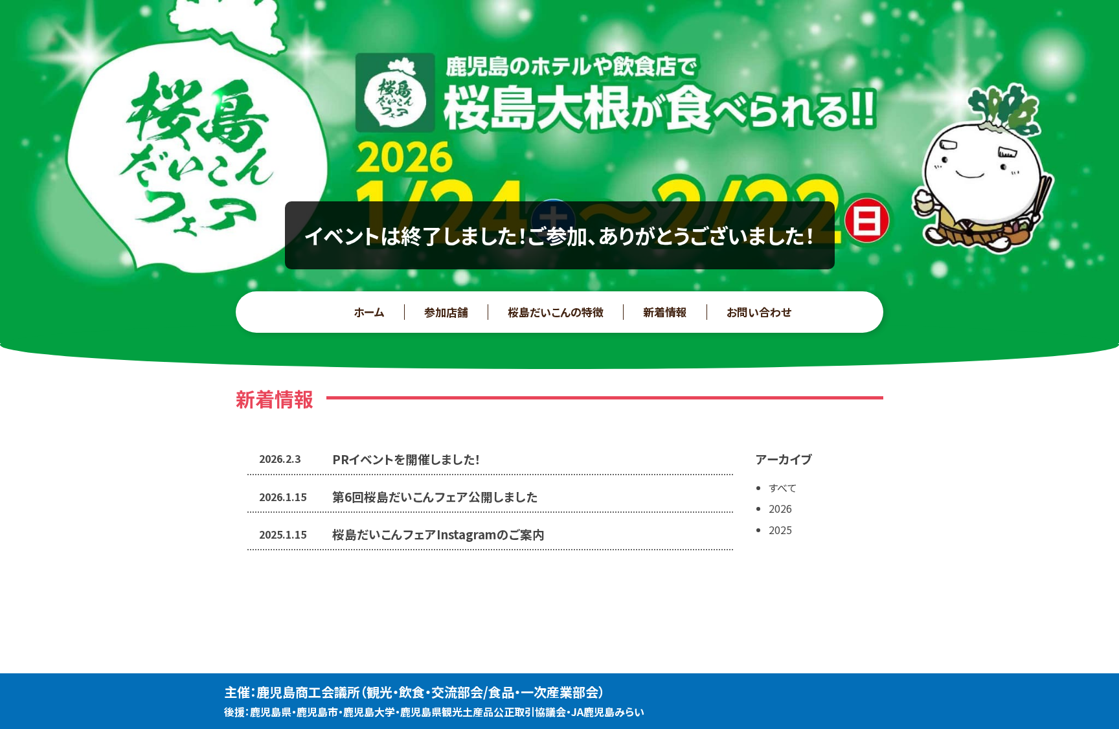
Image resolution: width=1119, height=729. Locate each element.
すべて (783, 487)
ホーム (369, 312)
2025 (780, 529)
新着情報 (665, 312)
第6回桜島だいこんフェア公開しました (434, 496)
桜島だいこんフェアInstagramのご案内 (438, 534)
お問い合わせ (759, 312)
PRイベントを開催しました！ (406, 458)
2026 (780, 508)
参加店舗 (446, 312)
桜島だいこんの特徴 (556, 312)
